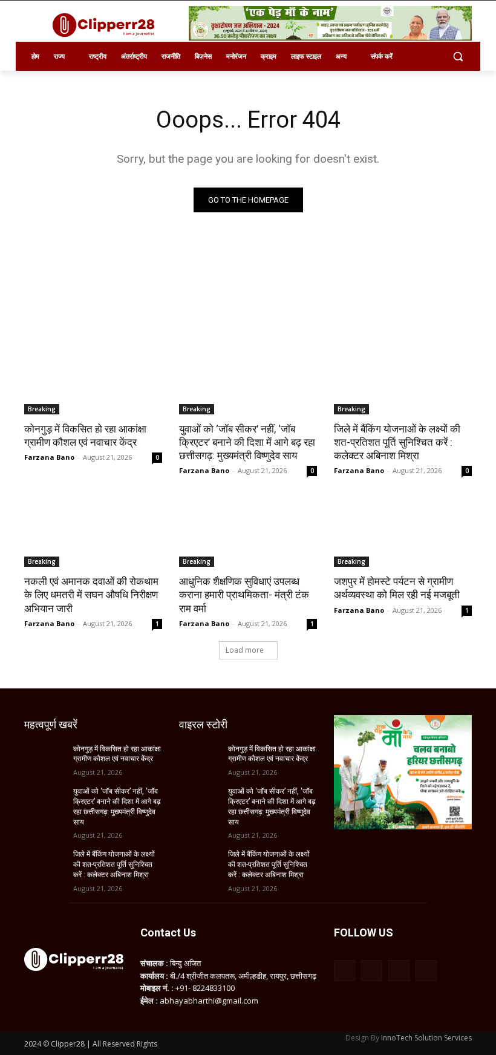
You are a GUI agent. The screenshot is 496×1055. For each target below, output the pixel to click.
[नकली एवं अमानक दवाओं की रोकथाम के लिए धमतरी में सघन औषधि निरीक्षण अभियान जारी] (93, 532)
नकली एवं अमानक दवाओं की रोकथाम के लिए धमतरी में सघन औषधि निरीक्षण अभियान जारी (91, 594)
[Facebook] (344, 970)
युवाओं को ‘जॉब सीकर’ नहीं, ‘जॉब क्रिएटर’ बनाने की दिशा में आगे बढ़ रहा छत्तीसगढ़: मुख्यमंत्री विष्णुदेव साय (247, 442)
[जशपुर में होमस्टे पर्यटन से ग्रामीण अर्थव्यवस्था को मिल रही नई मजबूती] (403, 532)
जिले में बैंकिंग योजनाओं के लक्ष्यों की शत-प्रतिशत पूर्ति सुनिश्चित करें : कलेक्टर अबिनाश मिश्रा (397, 442)
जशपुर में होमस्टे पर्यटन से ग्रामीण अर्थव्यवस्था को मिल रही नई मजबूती (397, 588)
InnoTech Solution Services (426, 1038)
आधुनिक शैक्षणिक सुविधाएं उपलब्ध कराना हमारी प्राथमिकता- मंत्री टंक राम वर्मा (244, 594)
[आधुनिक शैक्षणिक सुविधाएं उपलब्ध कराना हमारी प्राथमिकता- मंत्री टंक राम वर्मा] (248, 532)
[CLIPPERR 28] (106, 25)
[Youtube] (426, 970)
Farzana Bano (49, 457)
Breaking (42, 409)
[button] (457, 56)
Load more (245, 650)
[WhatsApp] (399, 970)
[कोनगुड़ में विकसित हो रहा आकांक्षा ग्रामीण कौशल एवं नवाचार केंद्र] (93, 379)
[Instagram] (371, 970)
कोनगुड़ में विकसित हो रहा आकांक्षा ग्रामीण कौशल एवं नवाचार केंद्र (85, 435)
